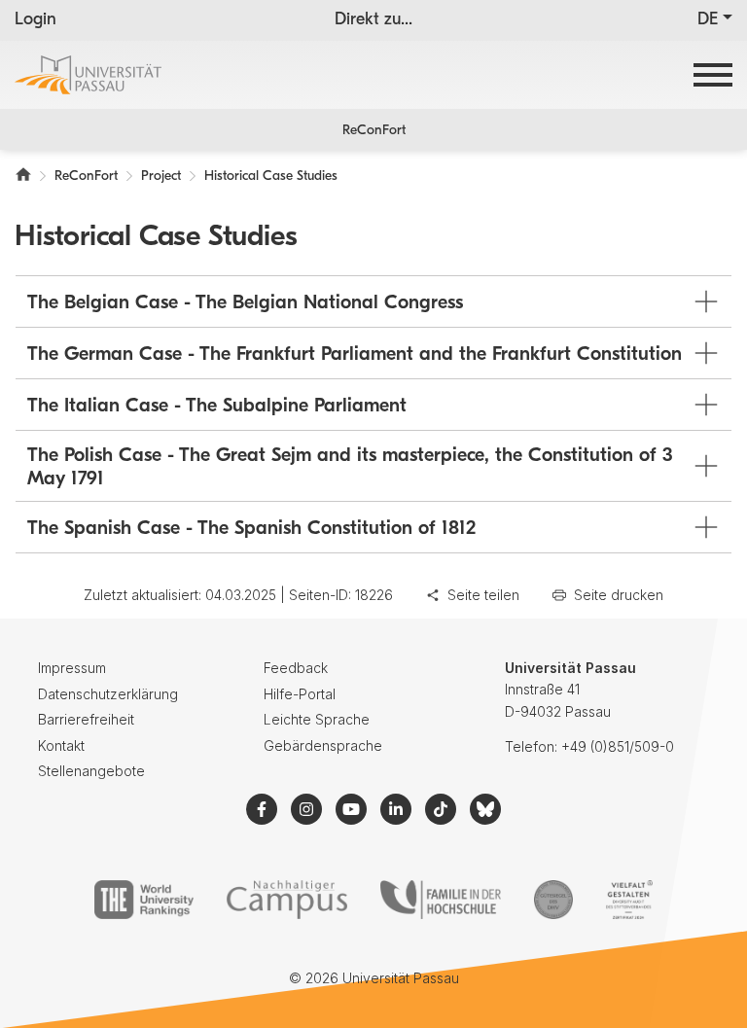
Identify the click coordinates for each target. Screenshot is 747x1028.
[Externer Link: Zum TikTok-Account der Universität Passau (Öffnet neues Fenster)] (440, 809)
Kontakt (61, 745)
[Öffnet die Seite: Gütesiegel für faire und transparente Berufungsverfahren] (553, 899)
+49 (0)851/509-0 (617, 746)
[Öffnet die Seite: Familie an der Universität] (440, 899)
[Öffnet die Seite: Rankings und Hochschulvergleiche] (143, 899)
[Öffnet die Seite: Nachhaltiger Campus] (287, 899)
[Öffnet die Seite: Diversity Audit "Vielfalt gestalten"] (629, 899)
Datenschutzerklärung (108, 694)
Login (35, 20)
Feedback (296, 667)
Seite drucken (618, 594)
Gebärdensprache (323, 745)
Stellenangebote (91, 770)
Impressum (72, 667)
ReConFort (374, 131)
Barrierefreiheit (86, 719)
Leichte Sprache (317, 719)
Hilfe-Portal (300, 694)
